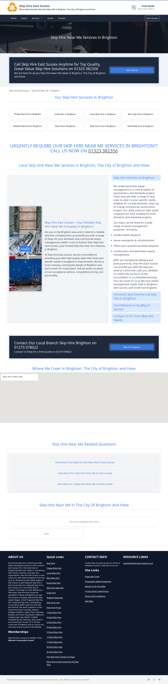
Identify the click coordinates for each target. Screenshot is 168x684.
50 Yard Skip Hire (54, 652)
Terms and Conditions (95, 596)
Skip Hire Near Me (55, 588)
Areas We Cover (92, 576)
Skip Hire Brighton (131, 347)
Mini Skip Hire (53, 578)
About (24, 18)
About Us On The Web (95, 586)
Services (35, 18)
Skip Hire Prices (54, 607)
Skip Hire (51, 563)
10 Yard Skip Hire (54, 632)
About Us (25, 248)
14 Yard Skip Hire (54, 642)
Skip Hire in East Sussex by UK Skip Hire (63, 663)
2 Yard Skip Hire (54, 612)
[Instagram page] (154, 679)
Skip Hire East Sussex (34, 6)
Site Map (89, 601)
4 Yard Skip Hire (54, 617)
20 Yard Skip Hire (54, 647)
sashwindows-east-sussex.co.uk (138, 563)
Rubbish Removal (55, 597)
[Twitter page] (159, 679)
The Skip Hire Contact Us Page (61, 657)
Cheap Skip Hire (54, 568)
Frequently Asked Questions (98, 581)
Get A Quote (152, 18)
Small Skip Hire (54, 583)
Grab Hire (51, 592)
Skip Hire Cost (53, 602)
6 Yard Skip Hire (54, 622)
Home (13, 18)
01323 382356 (103, 151)
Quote (50, 18)
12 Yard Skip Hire (54, 637)
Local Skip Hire (53, 573)
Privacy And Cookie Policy (97, 591)
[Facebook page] (148, 679)
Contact (61, 18)
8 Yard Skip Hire (54, 627)
